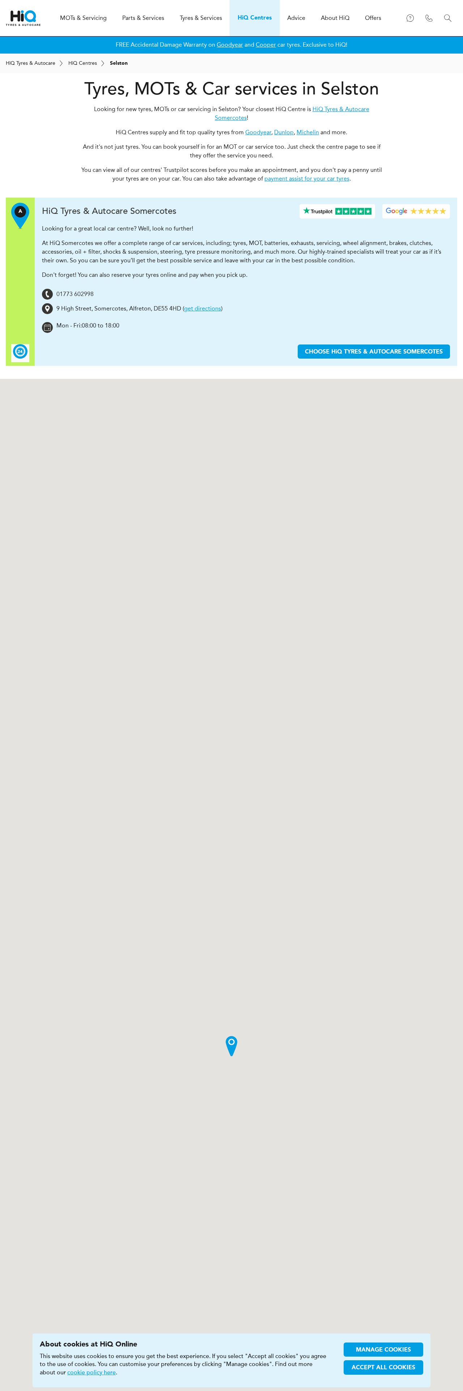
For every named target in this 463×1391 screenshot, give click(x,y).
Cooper (266, 44)
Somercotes (109, 211)
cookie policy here (91, 1372)
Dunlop (284, 132)
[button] (231, 1046)
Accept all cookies (383, 1368)
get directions (202, 308)
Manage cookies (383, 1350)
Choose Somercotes (374, 352)
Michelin (308, 132)
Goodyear (230, 44)
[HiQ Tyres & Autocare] (23, 18)
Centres (82, 63)
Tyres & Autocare (30, 63)
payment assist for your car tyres (306, 178)
